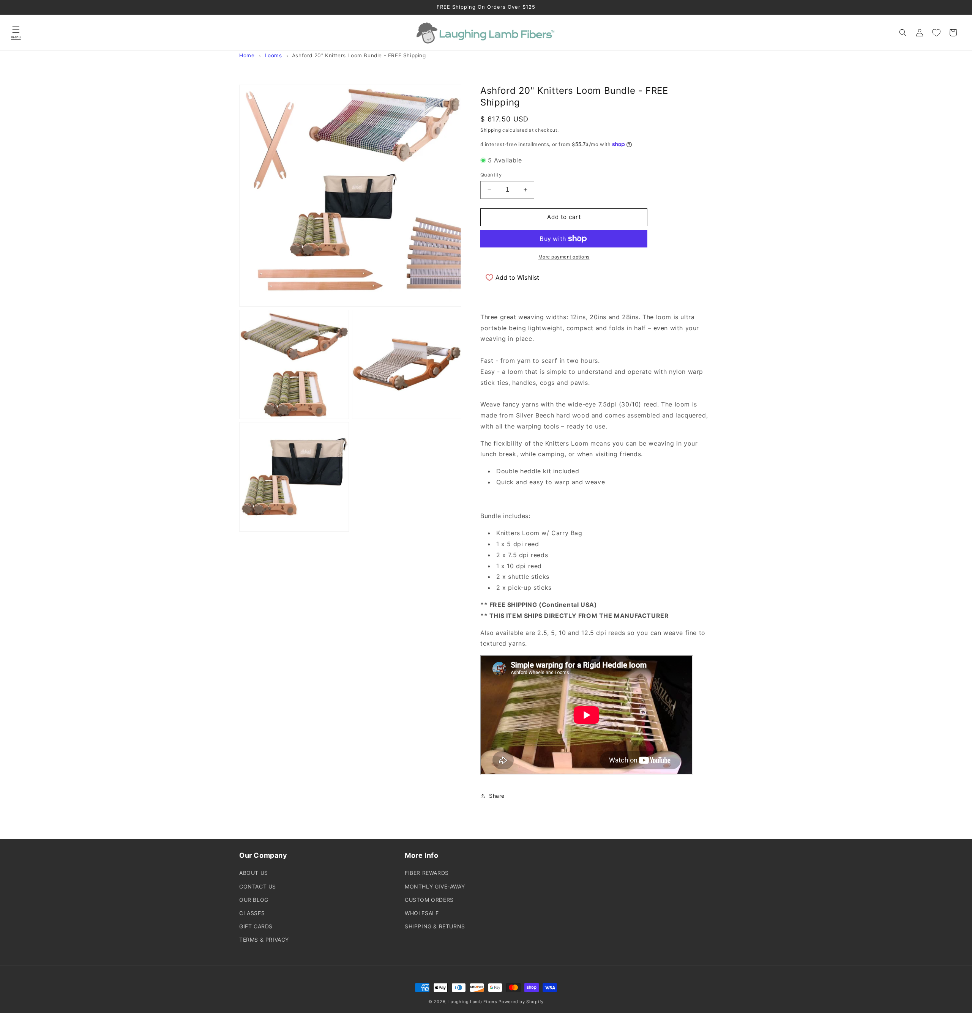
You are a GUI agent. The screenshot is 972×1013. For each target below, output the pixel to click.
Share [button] (497, 796)
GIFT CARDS (256, 926)
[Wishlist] (936, 32)
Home (246, 55)
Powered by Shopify (521, 1001)
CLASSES (252, 913)
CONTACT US (257, 886)
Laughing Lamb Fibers (472, 1001)
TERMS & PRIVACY (264, 939)
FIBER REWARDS (427, 873)
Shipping (490, 130)
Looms (273, 55)
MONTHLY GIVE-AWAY (435, 886)
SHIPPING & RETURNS (435, 926)
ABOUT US (253, 873)
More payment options (564, 257)
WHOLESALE (422, 913)
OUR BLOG (253, 899)
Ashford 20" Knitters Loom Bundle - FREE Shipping (359, 55)
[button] (16, 32)
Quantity (491, 175)
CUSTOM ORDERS (429, 899)
